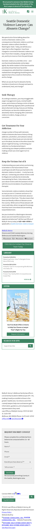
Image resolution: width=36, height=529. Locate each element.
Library (8, 253)
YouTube (29, 238)
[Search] (30, 346)
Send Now (9, 473)
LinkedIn (20, 238)
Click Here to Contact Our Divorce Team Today (18, 245)
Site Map (5, 528)
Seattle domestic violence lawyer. (22, 224)
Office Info (6, 419)
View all (27, 279)
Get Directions (16, 419)
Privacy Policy (6, 512)
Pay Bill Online (9, 500)
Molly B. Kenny (7, 230)
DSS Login (11, 528)
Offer (6, 286)
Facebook (7, 238)
